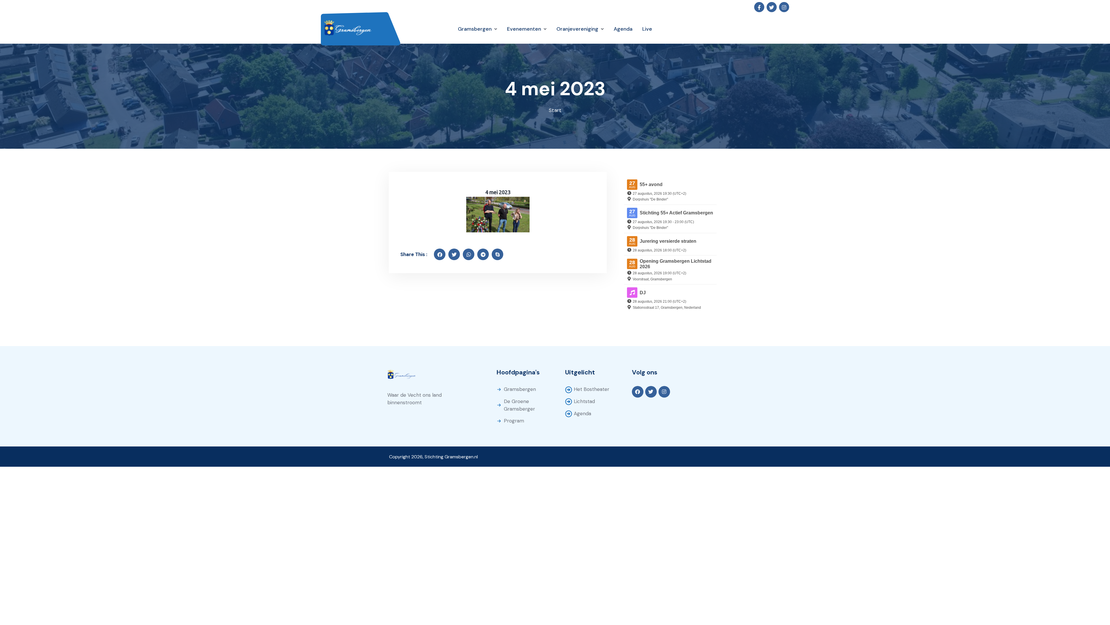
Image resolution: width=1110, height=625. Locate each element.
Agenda (582, 413)
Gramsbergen (520, 389)
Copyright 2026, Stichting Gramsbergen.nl (433, 457)
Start (555, 110)
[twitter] (454, 254)
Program (514, 421)
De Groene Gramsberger (519, 405)
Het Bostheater (591, 389)
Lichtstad (584, 401)
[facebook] (439, 254)
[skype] (497, 254)
